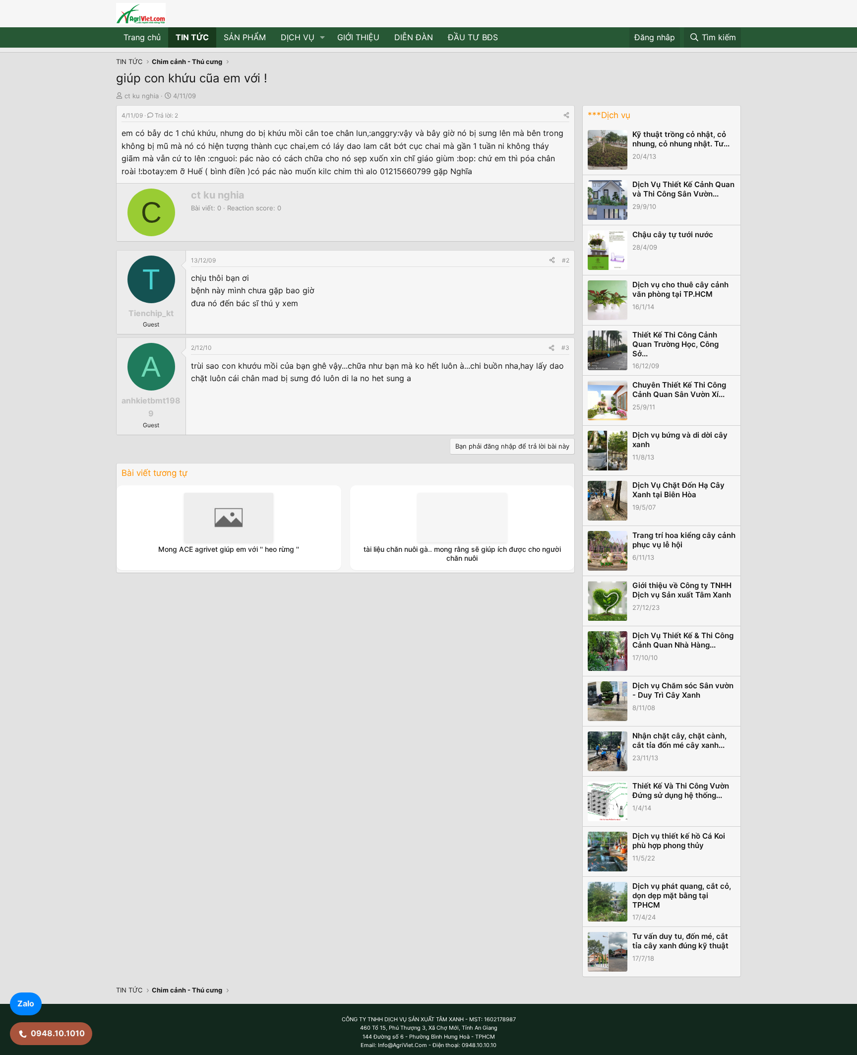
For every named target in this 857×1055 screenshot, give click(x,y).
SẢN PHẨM (245, 37)
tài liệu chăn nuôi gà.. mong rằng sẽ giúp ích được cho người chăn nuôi (462, 553)
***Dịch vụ (609, 115)
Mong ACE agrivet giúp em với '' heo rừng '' (228, 549)
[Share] (566, 115)
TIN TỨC (192, 37)
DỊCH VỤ (297, 37)
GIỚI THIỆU (358, 37)
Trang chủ (142, 37)
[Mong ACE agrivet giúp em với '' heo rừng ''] (228, 517)
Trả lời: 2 (166, 115)
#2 (565, 260)
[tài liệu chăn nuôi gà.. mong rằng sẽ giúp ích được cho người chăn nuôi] (462, 517)
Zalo (25, 1003)
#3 (565, 347)
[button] (322, 37)
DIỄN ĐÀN (413, 37)
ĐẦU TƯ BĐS (473, 37)
